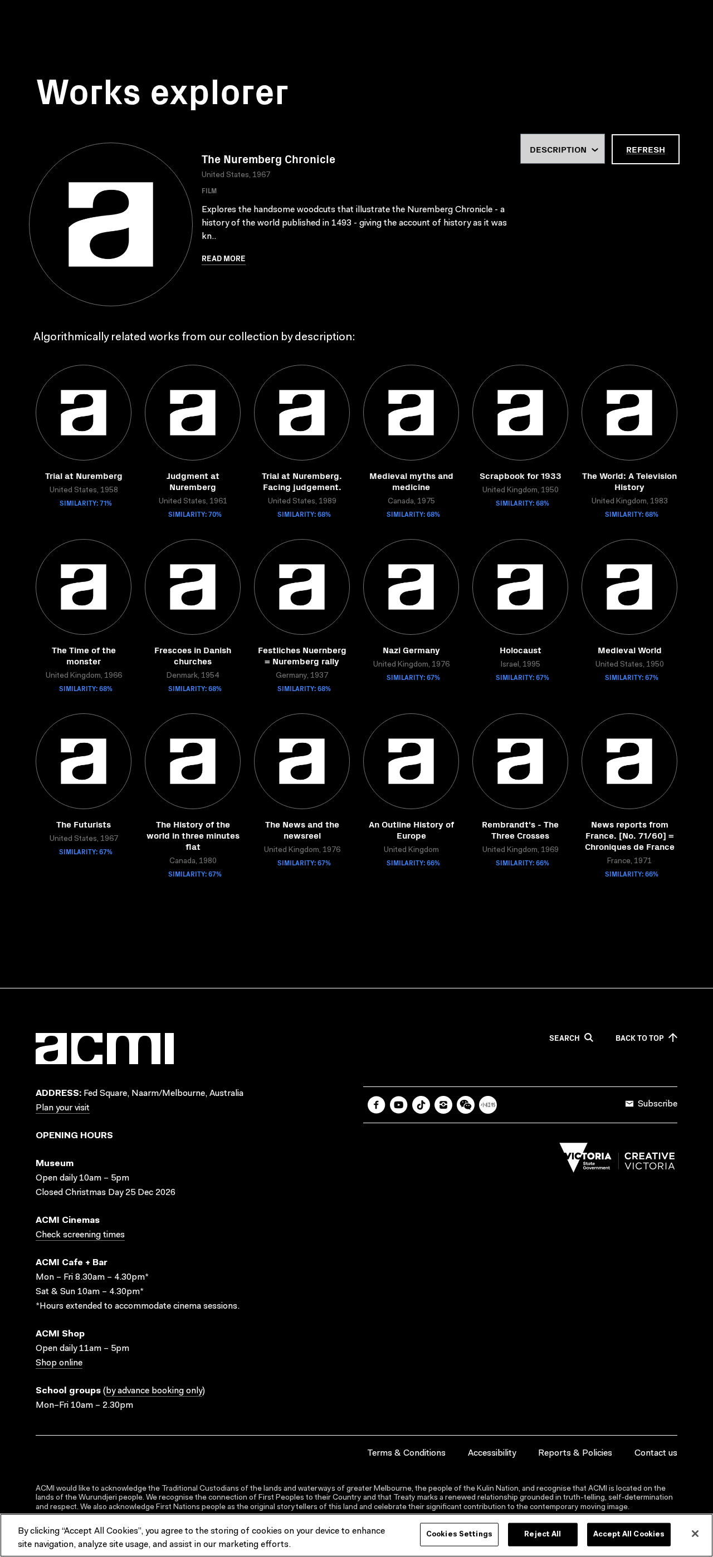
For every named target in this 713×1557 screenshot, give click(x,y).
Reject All (542, 1534)
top (640, 1038)
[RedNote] (488, 1105)
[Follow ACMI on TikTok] (421, 1105)
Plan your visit (63, 1108)
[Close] (695, 1533)
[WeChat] (466, 1105)
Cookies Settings (459, 1534)
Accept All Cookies (629, 1534)
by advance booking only (154, 1391)
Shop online (59, 1363)
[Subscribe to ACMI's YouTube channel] (399, 1105)
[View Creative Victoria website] (617, 1160)
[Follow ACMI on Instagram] (443, 1105)
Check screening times (80, 1235)
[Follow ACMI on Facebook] (376, 1105)
